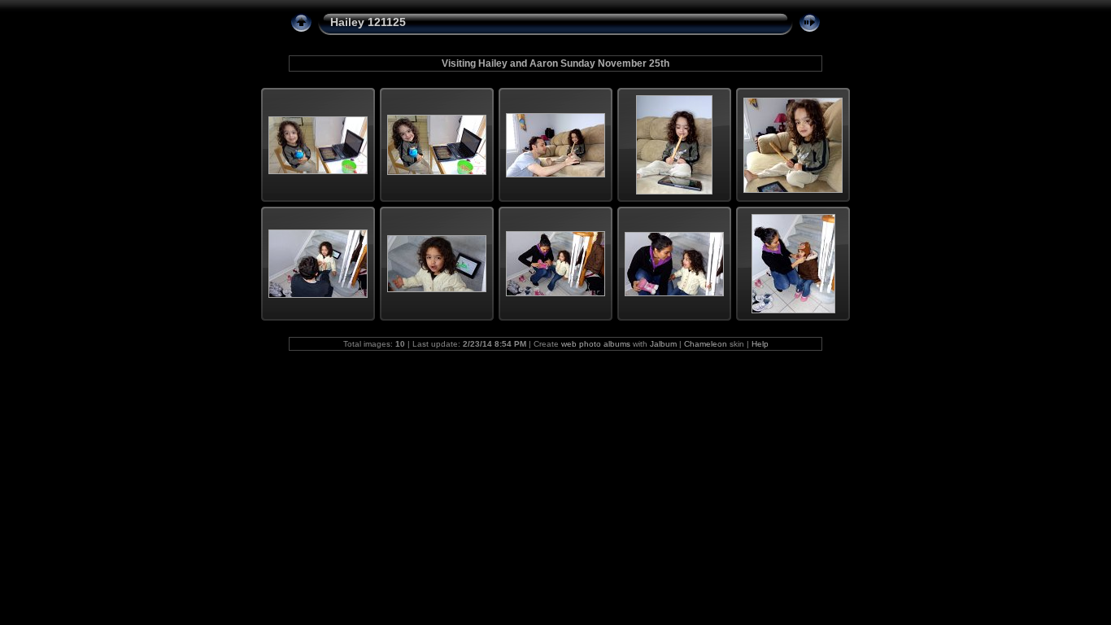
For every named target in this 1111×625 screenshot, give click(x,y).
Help (760, 343)
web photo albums (595, 343)
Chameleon (705, 343)
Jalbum (663, 343)
